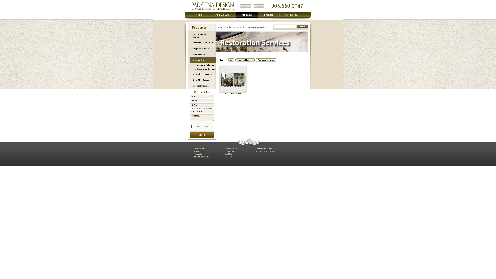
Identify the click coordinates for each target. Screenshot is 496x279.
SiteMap (228, 154)
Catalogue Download (203, 42)
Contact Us (230, 151)
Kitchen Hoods (200, 54)
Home (220, 27)
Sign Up (245, 6)
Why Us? (197, 151)
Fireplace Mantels (201, 48)
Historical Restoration (232, 93)
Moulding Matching (205, 65)
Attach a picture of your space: (202, 109)
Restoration (198, 60)
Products (229, 27)
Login (259, 6)
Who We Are (199, 148)
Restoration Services (206, 69)
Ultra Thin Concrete (202, 74)
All (231, 60)
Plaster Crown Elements (199, 35)
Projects (228, 156)
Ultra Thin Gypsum (201, 80)
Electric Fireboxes (201, 85)
